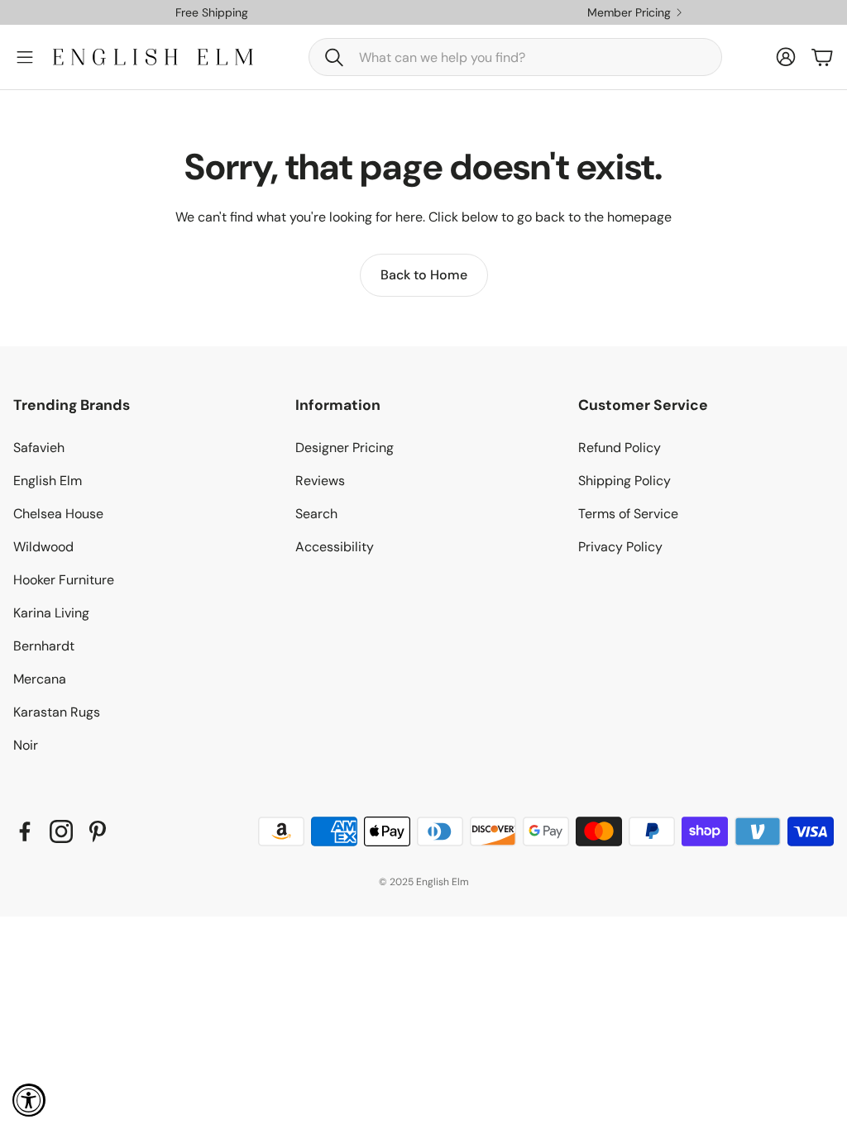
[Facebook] (24, 831)
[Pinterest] (97, 831)
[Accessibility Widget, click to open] (28, 1100)
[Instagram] (61, 831)
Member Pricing (629, 12)
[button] (515, 57)
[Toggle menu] (24, 57)
